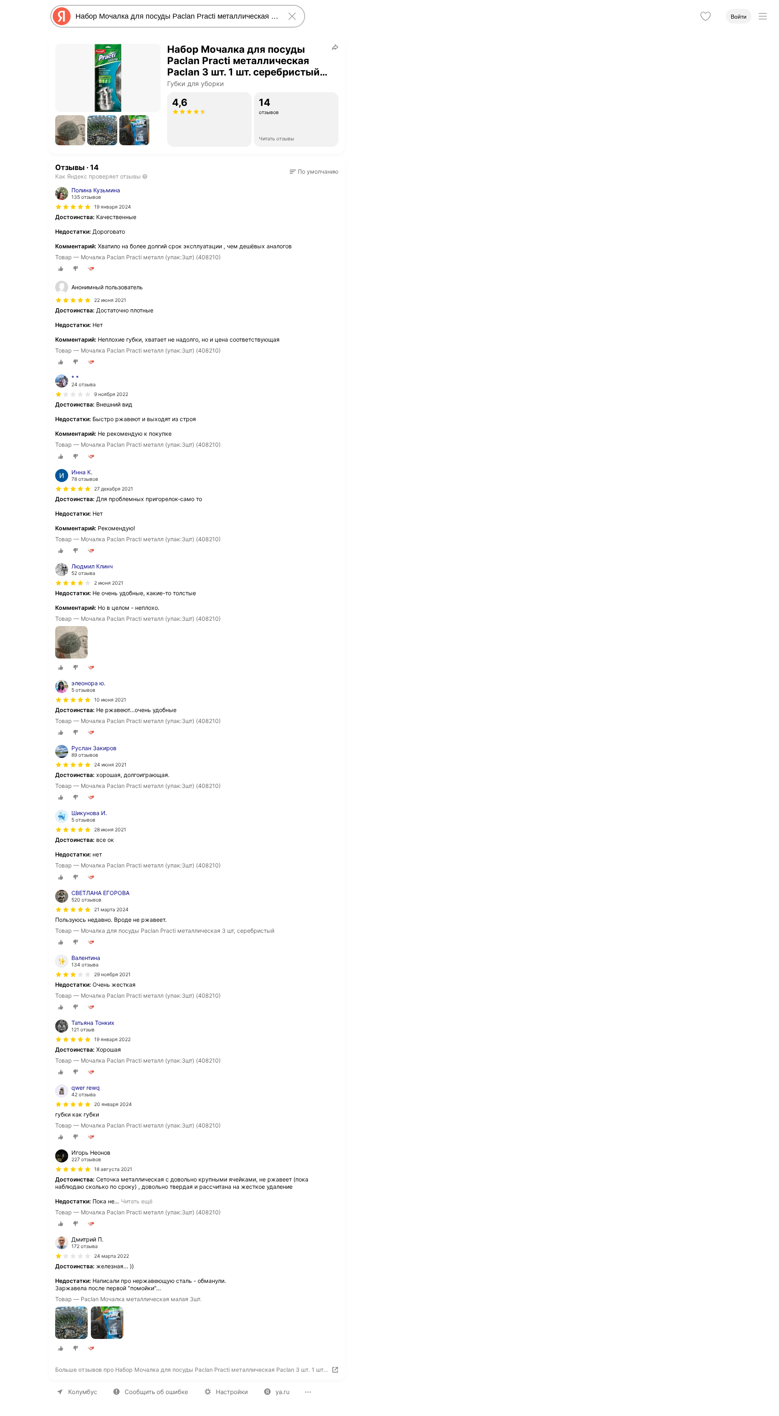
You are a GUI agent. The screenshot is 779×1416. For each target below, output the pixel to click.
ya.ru (282, 1392)
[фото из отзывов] (71, 643)
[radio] (61, 269)
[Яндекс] (62, 16)
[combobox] (176, 16)
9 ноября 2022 (111, 394)
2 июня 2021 (108, 583)
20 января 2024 (113, 1104)
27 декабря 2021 (113, 489)
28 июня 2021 (110, 829)
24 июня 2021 (110, 765)
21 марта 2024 (111, 909)
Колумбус (82, 1392)
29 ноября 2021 (112, 974)
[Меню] (763, 16)
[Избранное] (705, 16)
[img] (73, 207)
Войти (739, 16)
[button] (70, 130)
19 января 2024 (112, 207)
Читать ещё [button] (137, 1201)
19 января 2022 (112, 1039)
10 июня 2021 (110, 700)
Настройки (232, 1392)
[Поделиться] (335, 47)
